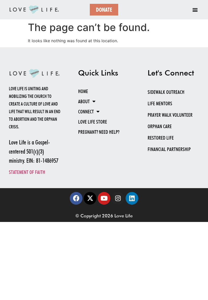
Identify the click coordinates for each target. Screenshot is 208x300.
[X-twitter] (90, 198)
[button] (195, 10)
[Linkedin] (132, 198)
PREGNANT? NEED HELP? (98, 132)
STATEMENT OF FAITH (27, 172)
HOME (83, 91)
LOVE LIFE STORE (92, 122)
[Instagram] (118, 198)
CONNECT (86, 112)
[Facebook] (76, 198)
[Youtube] (104, 198)
